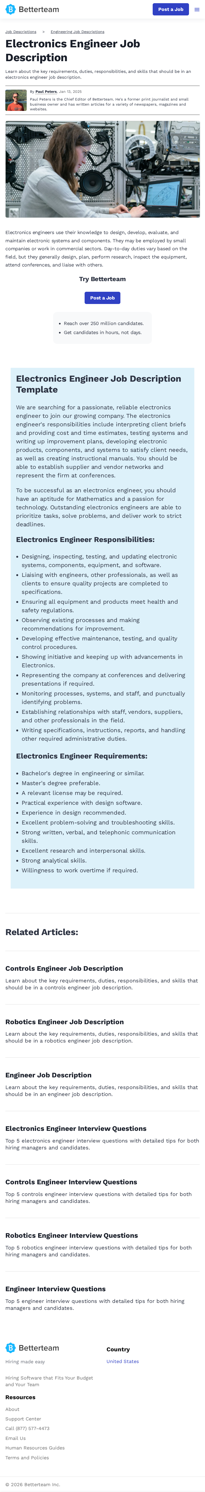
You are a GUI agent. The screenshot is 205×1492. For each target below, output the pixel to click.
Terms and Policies (27, 1457)
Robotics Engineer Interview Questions (71, 1235)
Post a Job (170, 9)
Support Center (23, 1419)
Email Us (15, 1438)
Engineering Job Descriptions (77, 32)
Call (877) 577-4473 (27, 1428)
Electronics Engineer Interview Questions (76, 1128)
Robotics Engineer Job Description (64, 1022)
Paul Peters (46, 91)
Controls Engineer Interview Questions (71, 1182)
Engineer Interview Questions (55, 1289)
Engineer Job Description (48, 1075)
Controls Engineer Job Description (64, 968)
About (12, 1409)
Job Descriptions (20, 32)
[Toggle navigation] (197, 9)
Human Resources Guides (35, 1448)
